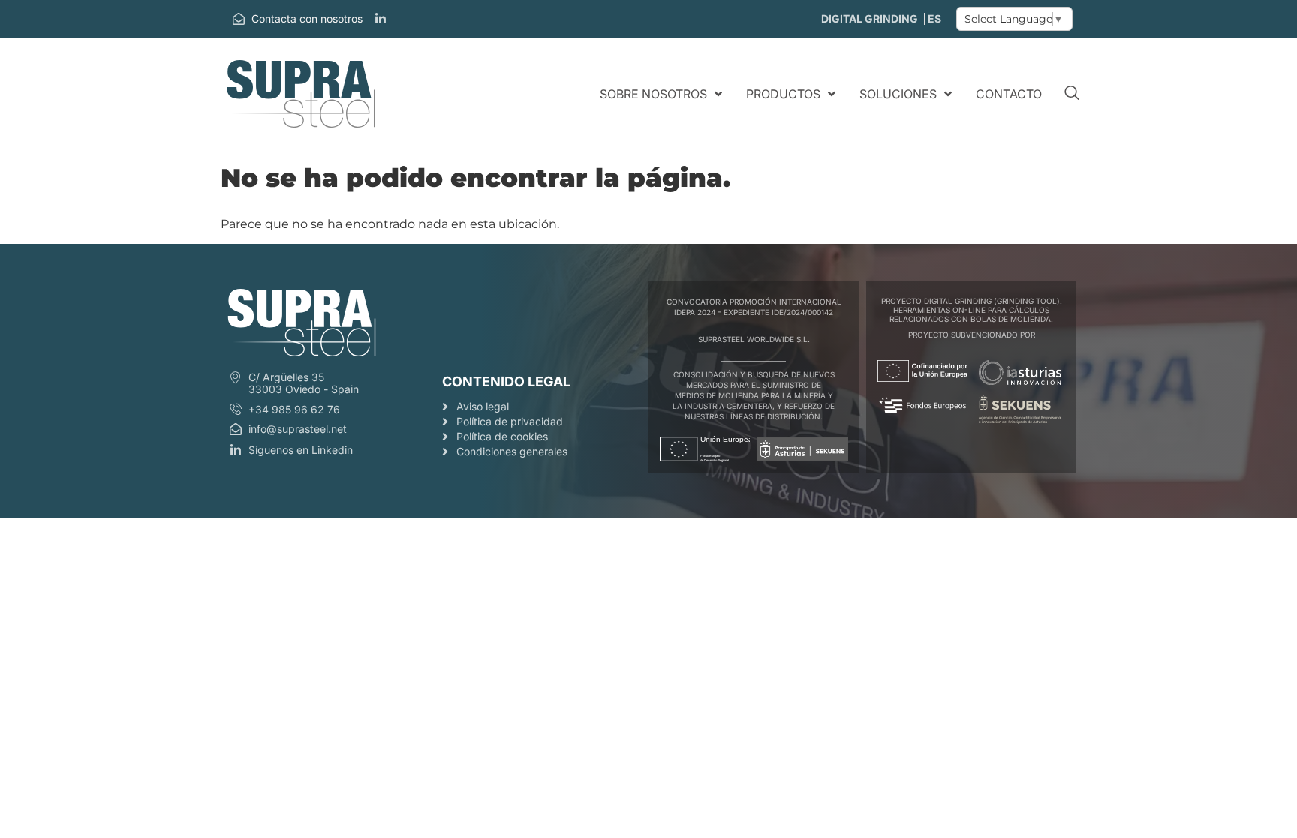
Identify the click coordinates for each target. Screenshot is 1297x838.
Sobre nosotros (653, 93)
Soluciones (898, 93)
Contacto (1009, 93)
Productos (783, 93)
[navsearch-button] (1072, 94)
